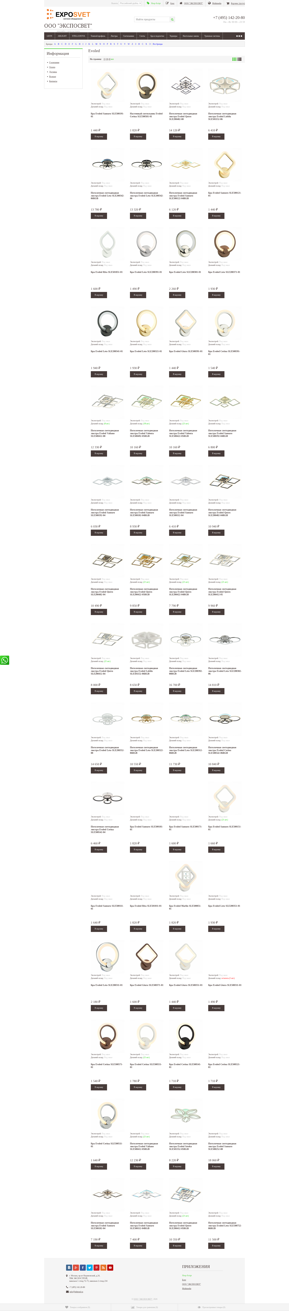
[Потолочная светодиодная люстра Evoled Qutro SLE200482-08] (186, 85)
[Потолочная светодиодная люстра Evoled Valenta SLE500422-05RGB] (186, 402)
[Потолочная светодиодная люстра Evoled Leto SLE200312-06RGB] (186, 719)
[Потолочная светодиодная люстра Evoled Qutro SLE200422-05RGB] (146, 561)
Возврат (52, 76)
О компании (54, 62)
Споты (142, 36)
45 (110, 59)
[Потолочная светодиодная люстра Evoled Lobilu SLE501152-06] (225, 85)
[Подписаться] (103, 1268)
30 (107, 59)
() (80, 1307)
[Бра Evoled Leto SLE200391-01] (146, 244)
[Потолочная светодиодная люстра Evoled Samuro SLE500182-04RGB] (146, 481)
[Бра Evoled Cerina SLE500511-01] (107, 1115)
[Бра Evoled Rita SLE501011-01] (146, 877)
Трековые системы (212, 36)
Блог (184, 1280)
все (112, 59)
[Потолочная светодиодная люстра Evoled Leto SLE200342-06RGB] (107, 164)
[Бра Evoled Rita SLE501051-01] (107, 244)
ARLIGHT (62, 36)
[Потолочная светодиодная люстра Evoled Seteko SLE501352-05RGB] (186, 1115)
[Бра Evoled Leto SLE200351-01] (225, 877)
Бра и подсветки (157, 36)
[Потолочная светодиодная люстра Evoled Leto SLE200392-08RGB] (186, 640)
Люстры (114, 36)
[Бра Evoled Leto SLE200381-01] (186, 244)
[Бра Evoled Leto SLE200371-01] (225, 244)
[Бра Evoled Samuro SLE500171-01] (186, 798)
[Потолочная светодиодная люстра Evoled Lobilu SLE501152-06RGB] (146, 640)
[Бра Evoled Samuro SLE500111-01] (107, 877)
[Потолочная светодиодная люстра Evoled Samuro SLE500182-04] (107, 1194)
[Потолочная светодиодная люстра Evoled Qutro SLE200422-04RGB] (186, 561)
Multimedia (186, 1288)
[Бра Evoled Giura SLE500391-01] (186, 323)
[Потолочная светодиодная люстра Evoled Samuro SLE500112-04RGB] (146, 1194)
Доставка (53, 72)
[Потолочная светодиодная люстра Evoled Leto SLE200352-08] (107, 719)
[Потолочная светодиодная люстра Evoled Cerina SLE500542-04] (107, 798)
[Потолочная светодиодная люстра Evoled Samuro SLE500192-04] (107, 481)
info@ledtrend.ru (76, 1292)
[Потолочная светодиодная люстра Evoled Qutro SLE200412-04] (107, 640)
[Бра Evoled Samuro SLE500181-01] (146, 798)
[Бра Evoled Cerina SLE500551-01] (146, 1036)
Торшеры (173, 36)
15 (105, 59)
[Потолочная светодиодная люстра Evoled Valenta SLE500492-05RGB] (146, 402)
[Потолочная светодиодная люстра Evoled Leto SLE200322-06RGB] (146, 719)
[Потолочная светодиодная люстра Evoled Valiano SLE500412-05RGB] (146, 1115)
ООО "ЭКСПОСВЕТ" (191, 1284)
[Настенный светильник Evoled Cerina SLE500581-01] (146, 85)
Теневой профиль (98, 36)
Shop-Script (187, 1275)
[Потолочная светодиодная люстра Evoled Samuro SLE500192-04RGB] (225, 402)
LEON (49, 36)
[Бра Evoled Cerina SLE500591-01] (225, 323)
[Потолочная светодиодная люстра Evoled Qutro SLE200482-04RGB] (225, 481)
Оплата (52, 67)
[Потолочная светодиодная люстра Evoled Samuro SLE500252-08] (225, 1115)
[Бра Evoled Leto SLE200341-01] (107, 323)
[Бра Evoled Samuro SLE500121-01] (225, 164)
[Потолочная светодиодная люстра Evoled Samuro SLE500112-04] (186, 481)
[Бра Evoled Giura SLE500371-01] (146, 957)
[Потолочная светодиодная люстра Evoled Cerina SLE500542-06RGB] (225, 719)
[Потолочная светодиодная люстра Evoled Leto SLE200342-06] (146, 164)
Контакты (53, 81)
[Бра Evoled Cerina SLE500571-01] (107, 1036)
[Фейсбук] (83, 1268)
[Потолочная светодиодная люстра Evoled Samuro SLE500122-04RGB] (186, 164)
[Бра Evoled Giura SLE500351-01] (186, 957)
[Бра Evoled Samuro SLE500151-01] (225, 798)
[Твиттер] (90, 1268)
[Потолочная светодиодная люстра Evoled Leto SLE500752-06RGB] (225, 1194)
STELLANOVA (78, 36)
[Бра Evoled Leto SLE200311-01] (107, 957)
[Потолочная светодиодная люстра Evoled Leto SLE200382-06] (225, 640)
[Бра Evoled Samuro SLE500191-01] (107, 85)
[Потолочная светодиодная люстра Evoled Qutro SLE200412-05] (225, 561)
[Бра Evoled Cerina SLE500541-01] (186, 1036)
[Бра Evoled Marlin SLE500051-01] (186, 877)
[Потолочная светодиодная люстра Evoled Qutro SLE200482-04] (107, 561)
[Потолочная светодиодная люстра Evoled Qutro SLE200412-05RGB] (186, 1194)
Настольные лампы (191, 36)
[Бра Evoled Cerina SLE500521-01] (225, 1036)
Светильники (128, 36)
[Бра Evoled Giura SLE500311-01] (225, 957)
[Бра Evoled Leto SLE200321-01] (146, 323)
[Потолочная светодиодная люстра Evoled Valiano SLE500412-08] (107, 402)
